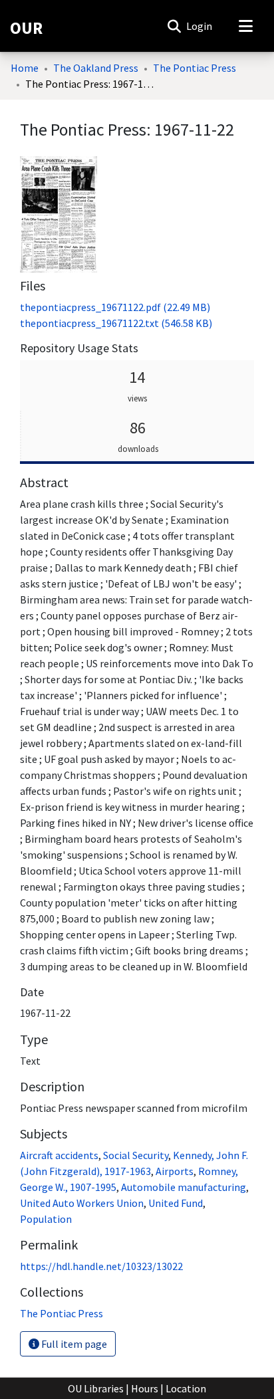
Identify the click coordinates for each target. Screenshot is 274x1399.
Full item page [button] (73, 1343)
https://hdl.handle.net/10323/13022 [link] (101, 1266)
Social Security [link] (135, 1155)
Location (186, 1388)
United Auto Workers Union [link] (82, 1203)
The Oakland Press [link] (95, 67)
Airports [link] (175, 1171)
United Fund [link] (175, 1203)
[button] (174, 26)
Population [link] (46, 1219)
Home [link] (25, 67)
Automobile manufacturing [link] (183, 1187)
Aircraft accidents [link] (59, 1155)
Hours (144, 1388)
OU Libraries (96, 1388)
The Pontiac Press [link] (194, 67)
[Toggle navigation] (245, 26)
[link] (115, 307)
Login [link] (199, 26)
